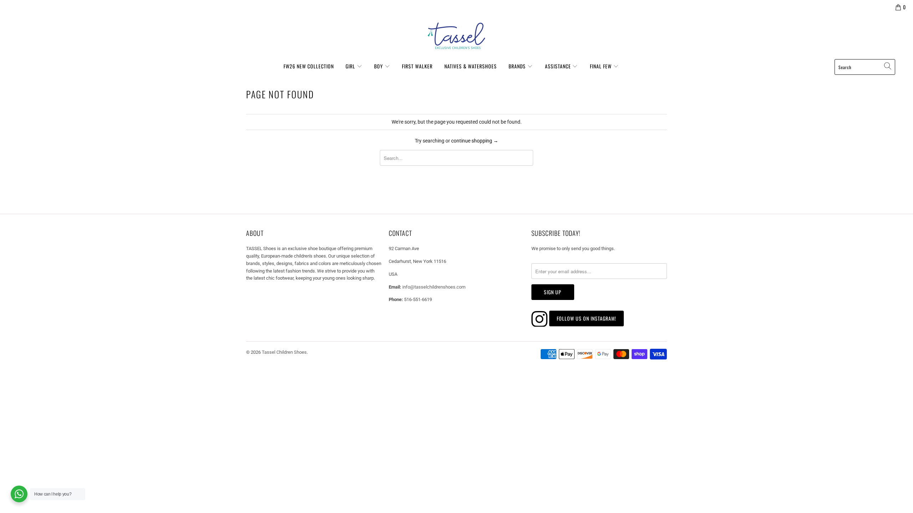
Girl (351, 66)
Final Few (601, 66)
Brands (518, 66)
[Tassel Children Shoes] (456, 36)
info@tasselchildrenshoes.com (433, 287)
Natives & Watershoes (470, 66)
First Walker (417, 66)
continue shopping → (474, 141)
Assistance (558, 66)
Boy (379, 66)
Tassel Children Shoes (284, 352)
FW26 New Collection (309, 66)
